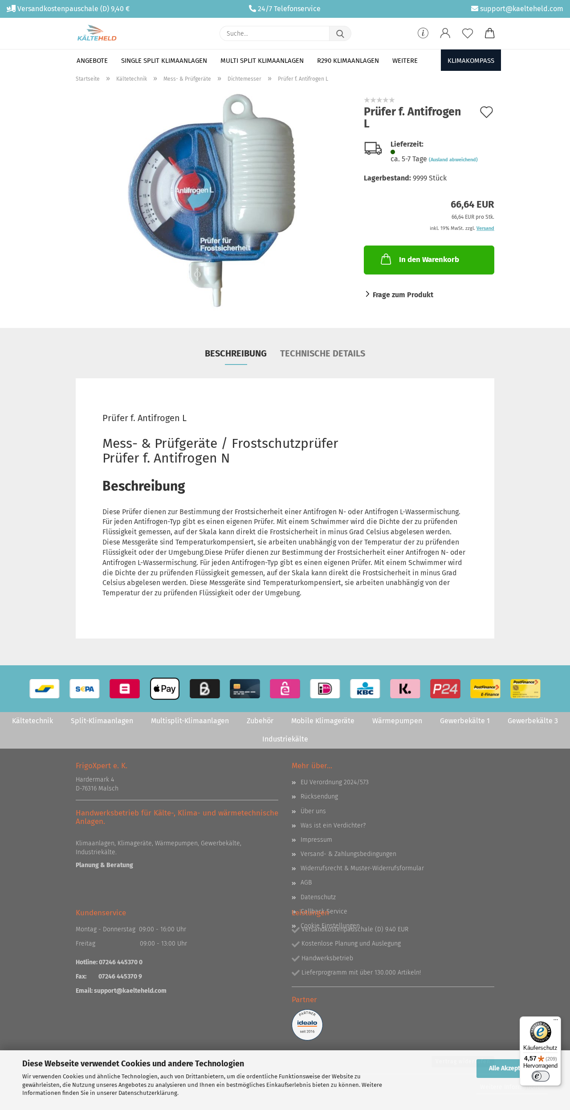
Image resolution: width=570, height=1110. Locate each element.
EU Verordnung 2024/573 (335, 782)
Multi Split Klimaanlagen (262, 61)
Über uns (313, 811)
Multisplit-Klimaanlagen (190, 721)
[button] (445, 33)
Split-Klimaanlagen (102, 721)
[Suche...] (340, 33)
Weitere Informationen (512, 1087)
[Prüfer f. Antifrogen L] (213, 201)
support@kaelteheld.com (521, 8)
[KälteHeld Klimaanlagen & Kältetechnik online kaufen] (97, 33)
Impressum (316, 840)
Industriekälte (285, 739)
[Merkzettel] (467, 33)
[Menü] (555, 1021)
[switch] (541, 1076)
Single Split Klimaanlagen (164, 61)
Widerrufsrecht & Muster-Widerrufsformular (362, 868)
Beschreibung (236, 353)
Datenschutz (318, 897)
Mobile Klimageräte (322, 721)
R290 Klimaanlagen (348, 61)
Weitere (405, 61)
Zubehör (260, 721)
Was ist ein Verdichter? (333, 825)
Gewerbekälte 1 (465, 721)
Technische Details (322, 353)
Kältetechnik (32, 721)
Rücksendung (319, 796)
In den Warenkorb (429, 259)
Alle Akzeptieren (512, 1068)
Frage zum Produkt (403, 295)
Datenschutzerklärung (147, 1093)
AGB (306, 882)
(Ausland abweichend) (453, 160)
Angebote (92, 61)
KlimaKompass (471, 61)
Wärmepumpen (397, 721)
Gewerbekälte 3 (533, 721)
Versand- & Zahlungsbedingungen (348, 854)
